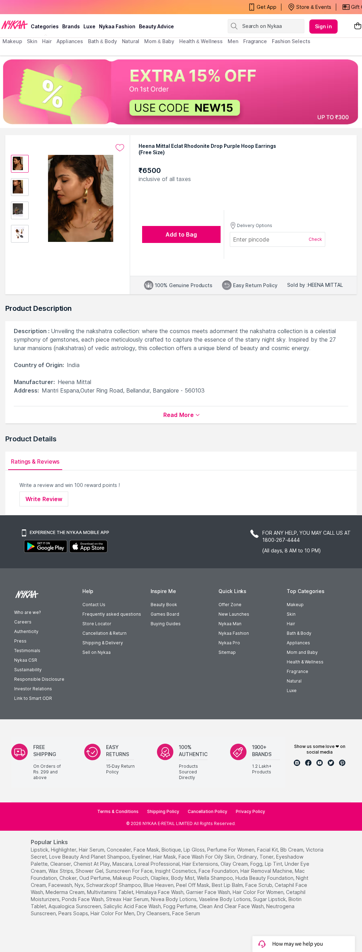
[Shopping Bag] (358, 26)
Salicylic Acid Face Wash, (133, 906)
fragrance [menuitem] (255, 41)
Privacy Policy (250, 811)
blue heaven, (159, 885)
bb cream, (292, 850)
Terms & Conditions (118, 811)
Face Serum (186, 913)
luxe (89, 26)
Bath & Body (299, 633)
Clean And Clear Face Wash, (232, 906)
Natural (294, 681)
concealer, (119, 850)
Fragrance (297, 671)
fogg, (256, 864)
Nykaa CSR (25, 660)
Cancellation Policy (207, 811)
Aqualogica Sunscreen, (75, 906)
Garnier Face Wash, (208, 892)
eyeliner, (142, 857)
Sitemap (227, 652)
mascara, (122, 864)
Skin (291, 614)
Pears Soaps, (73, 913)
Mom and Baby (302, 652)
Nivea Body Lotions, (174, 899)
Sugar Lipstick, (270, 899)
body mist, (183, 878)
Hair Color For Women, (259, 892)
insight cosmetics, (176, 871)
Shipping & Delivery (102, 642)
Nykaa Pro (229, 642)
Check (315, 239)
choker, (68, 878)
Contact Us (93, 604)
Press (20, 641)
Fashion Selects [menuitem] (291, 41)
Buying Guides (166, 623)
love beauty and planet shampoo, (89, 857)
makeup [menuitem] (12, 41)
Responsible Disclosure (39, 679)
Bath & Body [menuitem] (102, 41)
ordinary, (247, 857)
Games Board (165, 614)
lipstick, (40, 850)
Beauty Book (164, 604)
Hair (291, 623)
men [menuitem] (233, 41)
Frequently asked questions (111, 614)
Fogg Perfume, (180, 906)
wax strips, (61, 871)
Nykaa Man (229, 623)
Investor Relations (33, 688)
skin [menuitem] (32, 41)
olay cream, (235, 864)
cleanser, (61, 864)
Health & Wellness (305, 661)
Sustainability (28, 669)
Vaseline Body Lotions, (225, 899)
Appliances (298, 642)
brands (71, 26)
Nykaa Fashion (117, 26)
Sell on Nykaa (96, 652)
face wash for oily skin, (207, 857)
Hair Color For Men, (112, 913)
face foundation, (219, 871)
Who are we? (27, 612)
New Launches (233, 614)
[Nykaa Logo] (14, 24)
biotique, (172, 850)
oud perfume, (95, 878)
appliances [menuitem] (70, 41)
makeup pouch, (131, 878)
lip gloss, (194, 850)
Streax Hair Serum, (128, 899)
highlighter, (64, 850)
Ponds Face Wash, (83, 899)
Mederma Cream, (66, 892)
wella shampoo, (215, 878)
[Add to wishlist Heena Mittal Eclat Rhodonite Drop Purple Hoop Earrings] (120, 148)
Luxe (292, 690)
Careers (22, 622)
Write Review (43, 499)
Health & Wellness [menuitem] (201, 41)
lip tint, (274, 864)
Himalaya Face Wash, (160, 892)
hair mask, (165, 857)
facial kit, (268, 850)
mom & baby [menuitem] (159, 41)
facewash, (60, 885)
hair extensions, (200, 864)
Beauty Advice (156, 26)
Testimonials (27, 650)
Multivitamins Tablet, (110, 892)
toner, (267, 857)
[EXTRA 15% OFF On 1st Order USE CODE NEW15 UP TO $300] (181, 92)
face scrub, (259, 885)
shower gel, (90, 871)
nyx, (80, 885)
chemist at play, (92, 864)
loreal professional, (158, 864)
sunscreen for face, (130, 871)
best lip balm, (228, 885)
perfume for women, (231, 850)
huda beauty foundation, (264, 878)
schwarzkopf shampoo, (114, 885)
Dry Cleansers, (154, 913)
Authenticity (26, 631)
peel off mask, (193, 885)
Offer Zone (229, 604)
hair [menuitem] (47, 41)
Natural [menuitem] (130, 41)
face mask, (147, 850)
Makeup (295, 604)
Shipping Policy (163, 811)
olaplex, (160, 878)
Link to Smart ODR (33, 698)
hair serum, (92, 850)
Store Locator (96, 623)
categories (45, 26)
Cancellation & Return (104, 633)
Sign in (323, 26)
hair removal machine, (266, 871)
